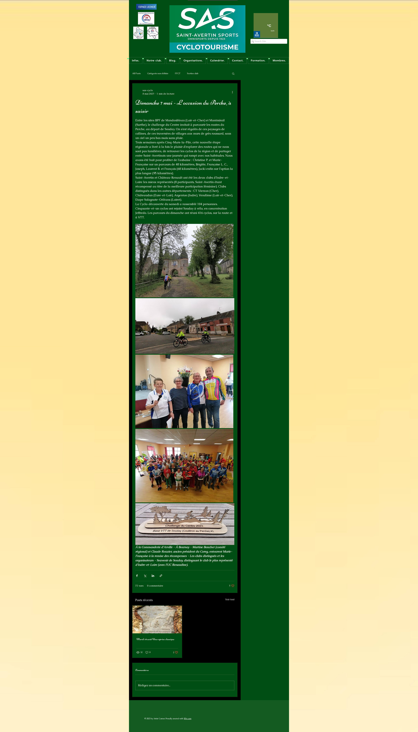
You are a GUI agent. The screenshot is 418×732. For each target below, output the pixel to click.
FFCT (177, 73)
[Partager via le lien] (160, 575)
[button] (233, 73)
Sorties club (192, 73)
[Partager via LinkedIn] (152, 575)
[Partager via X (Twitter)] (144, 575)
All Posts (136, 73)
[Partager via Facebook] (136, 575)
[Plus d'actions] (232, 92)
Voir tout (229, 599)
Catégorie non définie (157, 73)
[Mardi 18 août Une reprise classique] (157, 619)
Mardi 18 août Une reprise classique (155, 639)
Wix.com (187, 718)
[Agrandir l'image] (184, 260)
